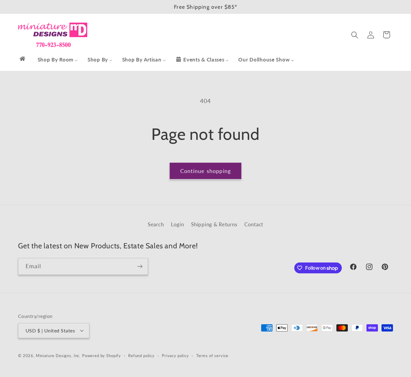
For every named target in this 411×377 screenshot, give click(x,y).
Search (156, 224)
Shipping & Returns (214, 224)
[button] (355, 35)
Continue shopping (205, 171)
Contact (253, 224)
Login (177, 224)
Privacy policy (175, 355)
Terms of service (212, 355)
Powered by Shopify (101, 355)
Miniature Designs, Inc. (58, 355)
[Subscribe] (140, 266)
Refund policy (141, 355)
